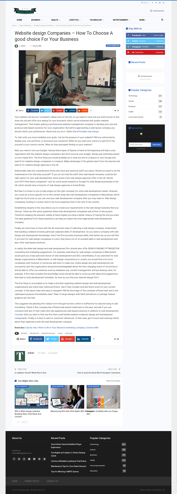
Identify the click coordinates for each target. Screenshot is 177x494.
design (60, 333)
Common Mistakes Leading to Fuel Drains (68, 461)
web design (68, 333)
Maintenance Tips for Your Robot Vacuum (68, 466)
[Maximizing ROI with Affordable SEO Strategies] (67, 397)
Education (94, 471)
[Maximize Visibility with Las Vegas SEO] (103, 397)
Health (54, 20)
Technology (96, 20)
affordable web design (88, 131)
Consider (19, 314)
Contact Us (52, 481)
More (142, 20)
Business (35, 20)
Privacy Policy (32, 481)
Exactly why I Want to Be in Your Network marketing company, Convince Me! (62, 327)
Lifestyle (74, 20)
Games (131, 101)
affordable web (34, 333)
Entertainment (120, 20)
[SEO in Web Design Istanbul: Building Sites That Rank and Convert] (31, 397)
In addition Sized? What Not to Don (30, 373)
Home (19, 20)
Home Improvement (136, 117)
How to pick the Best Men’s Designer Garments (98, 373)
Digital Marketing (113, 45)
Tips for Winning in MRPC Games (65, 472)
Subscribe (157, 145)
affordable (24, 333)
